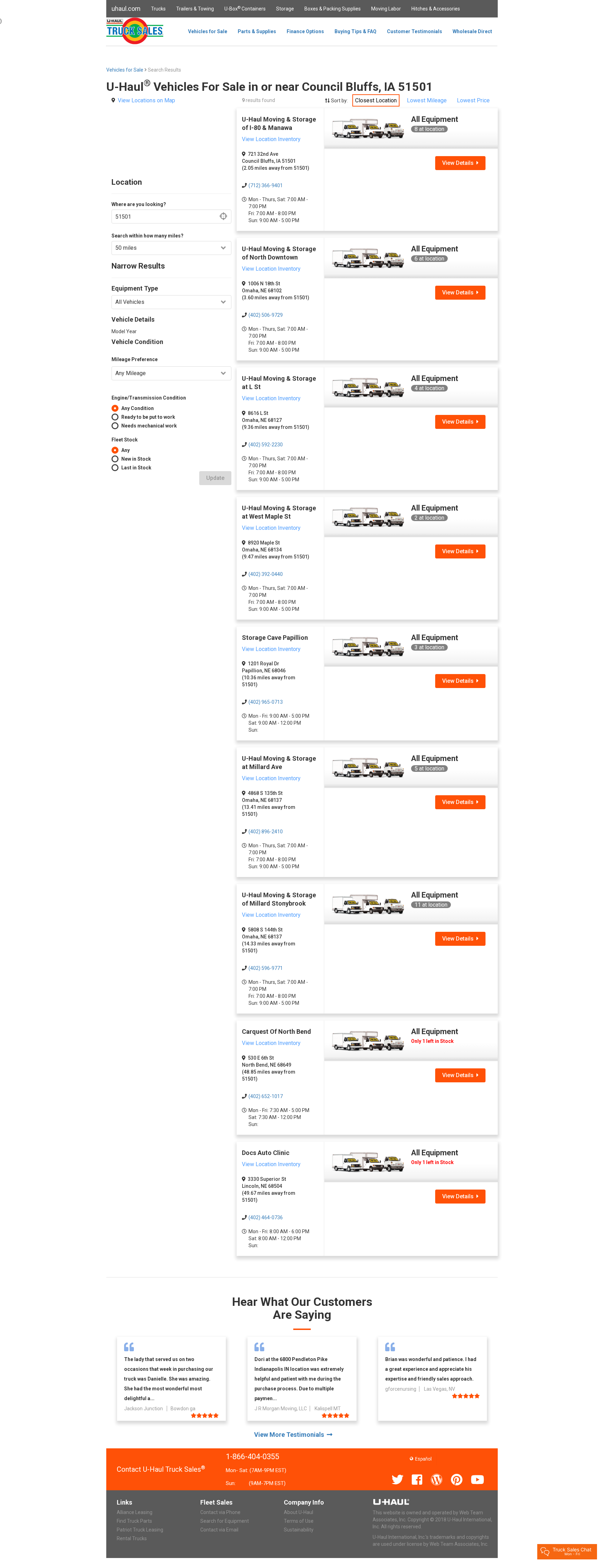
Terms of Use (299, 1521)
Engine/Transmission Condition (149, 398)
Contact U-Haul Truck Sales (161, 1469)
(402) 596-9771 (266, 968)
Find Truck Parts (134, 1521)
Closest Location (376, 100)
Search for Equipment (224, 1521)
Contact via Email (219, 1530)
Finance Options (305, 31)
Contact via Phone (220, 1512)
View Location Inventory (271, 139)
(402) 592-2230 (266, 444)
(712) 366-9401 (266, 185)
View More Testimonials (290, 1434)
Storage (285, 9)
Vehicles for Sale (207, 31)
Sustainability (299, 1530)
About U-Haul (298, 1512)
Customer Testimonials (414, 31)
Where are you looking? (139, 204)
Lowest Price (473, 100)
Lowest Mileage (427, 100)
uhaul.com (126, 8)
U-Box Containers (245, 8)
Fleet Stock (125, 440)
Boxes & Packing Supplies (332, 9)
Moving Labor (386, 9)
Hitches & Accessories (435, 9)
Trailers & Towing (195, 9)
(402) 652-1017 (266, 1096)
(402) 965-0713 (266, 702)
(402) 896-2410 (266, 831)
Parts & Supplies (257, 31)
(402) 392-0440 (266, 574)
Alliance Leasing (134, 1512)
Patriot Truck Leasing (140, 1530)
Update (215, 478)
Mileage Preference (135, 359)
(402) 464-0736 (266, 1217)
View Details (459, 163)
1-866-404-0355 (252, 1456)
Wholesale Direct (472, 31)
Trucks (158, 9)
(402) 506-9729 (266, 315)
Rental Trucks (132, 1538)
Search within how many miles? (148, 236)
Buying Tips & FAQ (355, 31)
